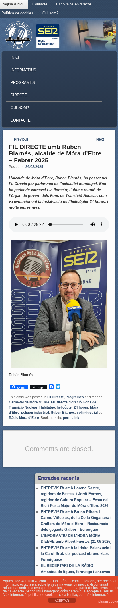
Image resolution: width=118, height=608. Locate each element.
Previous (19, 139)
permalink (71, 418)
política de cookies (42, 595)
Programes (23, 82)
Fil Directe (55, 397)
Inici (15, 57)
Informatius (23, 70)
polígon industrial (35, 413)
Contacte (39, 4)
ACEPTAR (62, 600)
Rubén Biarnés (63, 413)
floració (75, 402)
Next (102, 139)
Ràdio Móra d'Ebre (24, 418)
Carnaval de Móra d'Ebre (29, 402)
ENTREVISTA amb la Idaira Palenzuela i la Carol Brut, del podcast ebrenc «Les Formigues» (76, 554)
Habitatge (47, 407)
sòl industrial (87, 413)
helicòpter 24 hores (72, 407)
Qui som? (50, 13)
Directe (19, 95)
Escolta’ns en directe (73, 4)
